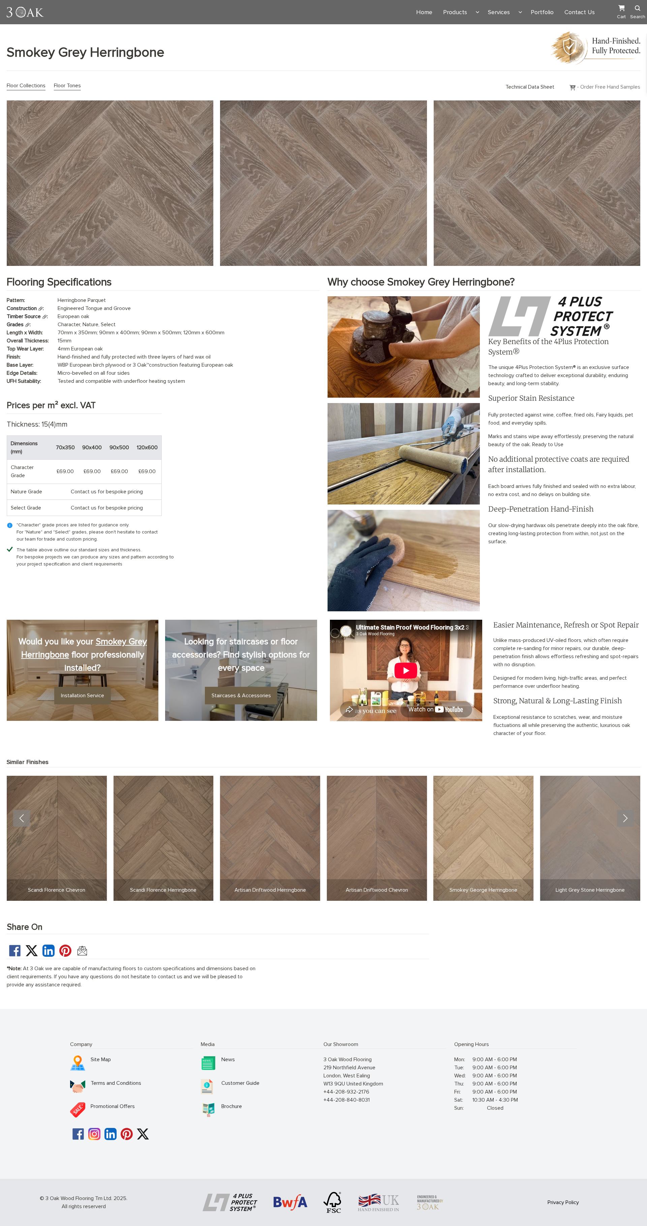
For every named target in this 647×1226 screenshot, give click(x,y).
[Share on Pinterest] (65, 951)
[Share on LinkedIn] (48, 951)
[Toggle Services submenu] (520, 12)
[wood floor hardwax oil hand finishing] (404, 560)
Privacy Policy (563, 1202)
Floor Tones (67, 85)
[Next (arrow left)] (21, 818)
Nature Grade (26, 491)
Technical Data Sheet (529, 87)
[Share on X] (32, 951)
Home (424, 12)
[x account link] (143, 1134)
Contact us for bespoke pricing (107, 491)
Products (455, 12)
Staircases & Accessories (241, 695)
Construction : (25, 308)
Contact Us (579, 12)
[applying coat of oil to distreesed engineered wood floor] (404, 453)
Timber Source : (27, 316)
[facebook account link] (78, 1134)
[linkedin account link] (110, 1134)
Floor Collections (26, 85)
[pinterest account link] (127, 1134)
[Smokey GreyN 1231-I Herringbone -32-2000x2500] (537, 183)
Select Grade (26, 507)
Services (499, 12)
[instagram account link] (94, 1134)
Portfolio (542, 12)
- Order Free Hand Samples (608, 87)
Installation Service (82, 695)
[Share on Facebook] (15, 951)
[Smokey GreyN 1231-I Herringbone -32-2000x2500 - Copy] (323, 183)
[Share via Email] (82, 951)
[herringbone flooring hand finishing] (404, 347)
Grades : (19, 324)
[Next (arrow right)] (625, 818)
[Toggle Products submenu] (477, 12)
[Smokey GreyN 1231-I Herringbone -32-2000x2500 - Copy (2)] (110, 183)
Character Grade (22, 471)
